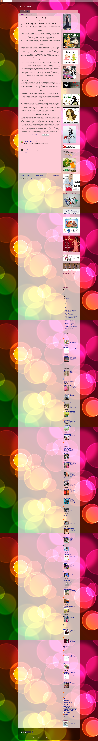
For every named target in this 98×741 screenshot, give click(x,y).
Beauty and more (67, 434)
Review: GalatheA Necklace (73, 491)
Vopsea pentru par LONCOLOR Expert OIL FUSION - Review (73, 405)
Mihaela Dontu (67, 704)
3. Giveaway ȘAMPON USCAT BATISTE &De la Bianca (71, 317)
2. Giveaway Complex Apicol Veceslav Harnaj (70, 321)
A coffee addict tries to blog (69, 411)
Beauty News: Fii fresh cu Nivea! (73, 547)
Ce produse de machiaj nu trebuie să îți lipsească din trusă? (70, 444)
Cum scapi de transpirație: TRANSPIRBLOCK (73, 341)
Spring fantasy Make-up (72, 609)
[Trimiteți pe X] (45, 135)
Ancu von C (66, 693)
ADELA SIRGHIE (68, 339)
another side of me (68, 379)
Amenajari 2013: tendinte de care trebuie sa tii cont (70, 311)
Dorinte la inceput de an (69, 319)
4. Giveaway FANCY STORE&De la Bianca (70, 314)
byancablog (72, 722)
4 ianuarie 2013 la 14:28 (33, 141)
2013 (65, 289)
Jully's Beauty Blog (68, 554)
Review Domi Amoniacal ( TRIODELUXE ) (72, 640)
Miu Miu (66, 616)
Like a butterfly (67, 625)
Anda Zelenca (67, 425)
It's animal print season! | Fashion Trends (72, 539)
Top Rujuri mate (72, 395)
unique (65, 370)
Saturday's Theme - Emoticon (73, 464)
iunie (67, 291)
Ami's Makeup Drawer (68, 589)
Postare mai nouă (25, 175)
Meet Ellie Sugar (72, 683)
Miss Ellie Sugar (67, 682)
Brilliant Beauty (67, 385)
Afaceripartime (67, 420)
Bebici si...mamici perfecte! (69, 655)
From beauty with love (68, 402)
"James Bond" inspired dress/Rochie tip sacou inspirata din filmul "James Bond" (70, 474)
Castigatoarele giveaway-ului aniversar (72, 675)
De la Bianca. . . (26, 6)
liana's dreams (67, 443)
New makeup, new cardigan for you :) (73, 591)
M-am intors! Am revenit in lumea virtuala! (72, 509)
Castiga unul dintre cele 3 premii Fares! (73, 556)
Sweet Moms (66, 453)
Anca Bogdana (27, 149)
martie (67, 294)
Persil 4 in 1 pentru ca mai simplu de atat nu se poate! (70, 422)
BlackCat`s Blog (67, 663)
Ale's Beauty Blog (67, 507)
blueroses (66, 629)
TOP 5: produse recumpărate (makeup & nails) (72, 522)
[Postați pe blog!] (44, 135)
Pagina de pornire (40, 175)
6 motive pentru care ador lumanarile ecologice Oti (68, 450)
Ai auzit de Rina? (73, 348)
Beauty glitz (66, 700)
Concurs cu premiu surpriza (73, 657)
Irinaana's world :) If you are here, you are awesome (70, 710)
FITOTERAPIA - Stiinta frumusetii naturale (73, 427)
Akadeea (66, 695)
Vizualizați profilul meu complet (72, 724)
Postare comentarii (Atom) (31, 178)
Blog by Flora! (67, 580)
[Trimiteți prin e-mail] (43, 135)
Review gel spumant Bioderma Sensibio (73, 387)
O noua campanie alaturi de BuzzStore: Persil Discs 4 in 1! (73, 414)
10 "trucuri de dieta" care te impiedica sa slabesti (70, 324)
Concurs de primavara (68, 647)
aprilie (67, 292)
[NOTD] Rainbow (73, 664)
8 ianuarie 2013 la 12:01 (34, 149)
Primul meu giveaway (68, 652)
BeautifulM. (66, 714)
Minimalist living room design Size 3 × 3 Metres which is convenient (73, 483)
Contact (27, 11)
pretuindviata (67, 651)
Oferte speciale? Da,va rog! (72, 573)
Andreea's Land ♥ (67, 572)
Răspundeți (26, 145)
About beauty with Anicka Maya (69, 607)
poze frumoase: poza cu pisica (69, 516)
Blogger (63, 737)
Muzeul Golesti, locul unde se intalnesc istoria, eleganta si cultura (69, 381)
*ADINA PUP (67, 712)
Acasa (22, 11)
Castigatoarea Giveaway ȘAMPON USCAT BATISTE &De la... (71, 301)
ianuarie (67, 298)
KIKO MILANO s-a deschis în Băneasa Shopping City (73, 358)
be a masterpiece (67, 498)
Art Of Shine (67, 480)
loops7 (56, 737)
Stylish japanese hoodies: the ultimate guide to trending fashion (70, 366)
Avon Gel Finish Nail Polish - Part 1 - (73, 530)
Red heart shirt (72, 617)
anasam (65, 563)
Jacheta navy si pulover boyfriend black (72, 582)
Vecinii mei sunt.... (67, 626)
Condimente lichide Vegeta (73, 455)
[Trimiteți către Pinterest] (48, 135)
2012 (65, 333)
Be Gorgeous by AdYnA (69, 716)
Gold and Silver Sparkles (69, 528)
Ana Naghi (26, 141)
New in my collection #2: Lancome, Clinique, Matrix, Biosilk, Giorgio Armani (73, 501)
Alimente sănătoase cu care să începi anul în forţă (70, 330)
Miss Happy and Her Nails (69, 462)
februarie (67, 296)
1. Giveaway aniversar (69, 328)
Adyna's (66, 546)
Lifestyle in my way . (68, 537)
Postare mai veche (55, 175)
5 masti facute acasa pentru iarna (71, 326)
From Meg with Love (68, 702)
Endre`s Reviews (67, 489)
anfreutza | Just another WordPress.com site (69, 707)
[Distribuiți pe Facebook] (46, 135)
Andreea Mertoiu (67, 471)
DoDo (65, 515)
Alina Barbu (66, 356)
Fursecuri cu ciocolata (72, 372)
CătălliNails (66, 347)
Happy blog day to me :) (73, 631)
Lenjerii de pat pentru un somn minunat (72, 565)
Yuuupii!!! (71, 599)
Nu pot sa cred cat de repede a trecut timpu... (70, 308)
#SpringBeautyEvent (73, 436)
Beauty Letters (67, 520)
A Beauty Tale (67, 365)
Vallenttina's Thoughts (68, 598)
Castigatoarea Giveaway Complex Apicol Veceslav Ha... (70, 305)
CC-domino (66, 646)
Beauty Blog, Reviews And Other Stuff (69, 673)
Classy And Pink (67, 394)
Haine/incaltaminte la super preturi (69, 697)
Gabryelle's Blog (67, 448)
